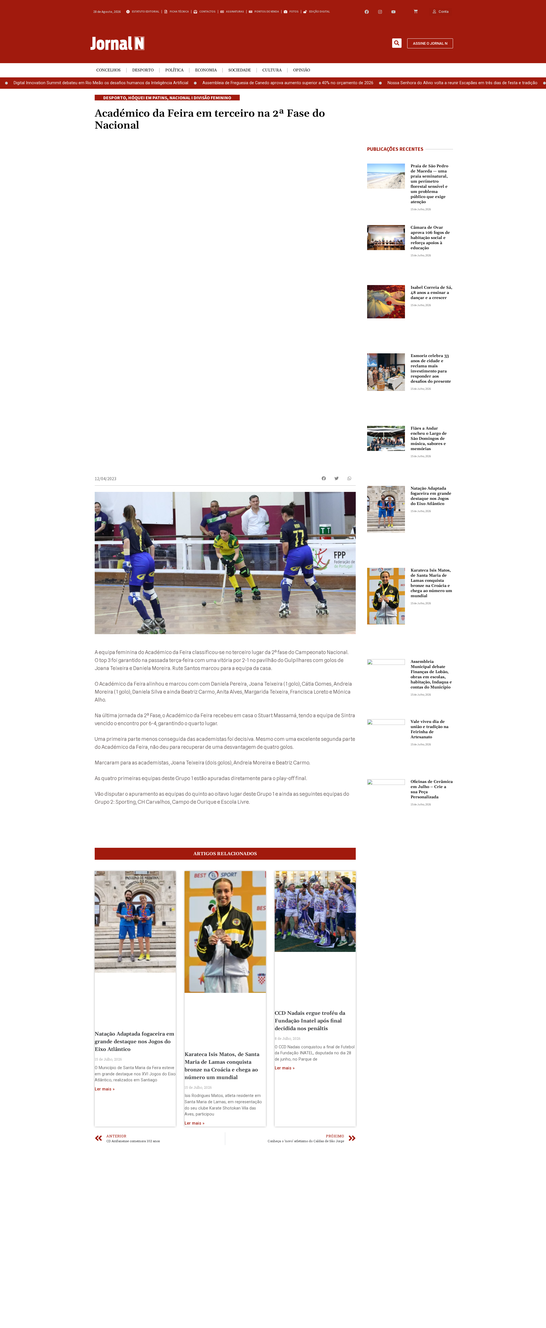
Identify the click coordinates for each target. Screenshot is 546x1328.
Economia (206, 70)
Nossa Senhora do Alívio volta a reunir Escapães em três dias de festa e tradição (425, 83)
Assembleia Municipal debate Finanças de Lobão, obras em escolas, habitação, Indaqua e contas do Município (431, 674)
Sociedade (239, 70)
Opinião (301, 70)
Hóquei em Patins (147, 97)
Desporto (143, 70)
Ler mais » (105, 1089)
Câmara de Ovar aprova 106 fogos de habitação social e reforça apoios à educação (430, 238)
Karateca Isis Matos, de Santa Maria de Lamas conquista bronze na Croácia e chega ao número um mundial (431, 583)
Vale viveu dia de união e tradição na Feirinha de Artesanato (429, 729)
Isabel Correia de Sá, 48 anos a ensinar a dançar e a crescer (431, 292)
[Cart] (416, 12)
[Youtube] (393, 12)
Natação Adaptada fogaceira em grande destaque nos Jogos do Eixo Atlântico (134, 1042)
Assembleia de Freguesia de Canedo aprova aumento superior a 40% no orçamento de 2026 (251, 83)
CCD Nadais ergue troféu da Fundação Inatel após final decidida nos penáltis (310, 1021)
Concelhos (108, 70)
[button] (397, 43)
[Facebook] (366, 12)
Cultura (272, 70)
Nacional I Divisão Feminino (200, 97)
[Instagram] (380, 12)
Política (174, 70)
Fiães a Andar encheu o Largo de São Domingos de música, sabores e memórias (429, 438)
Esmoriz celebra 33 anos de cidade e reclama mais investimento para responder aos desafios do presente (431, 368)
